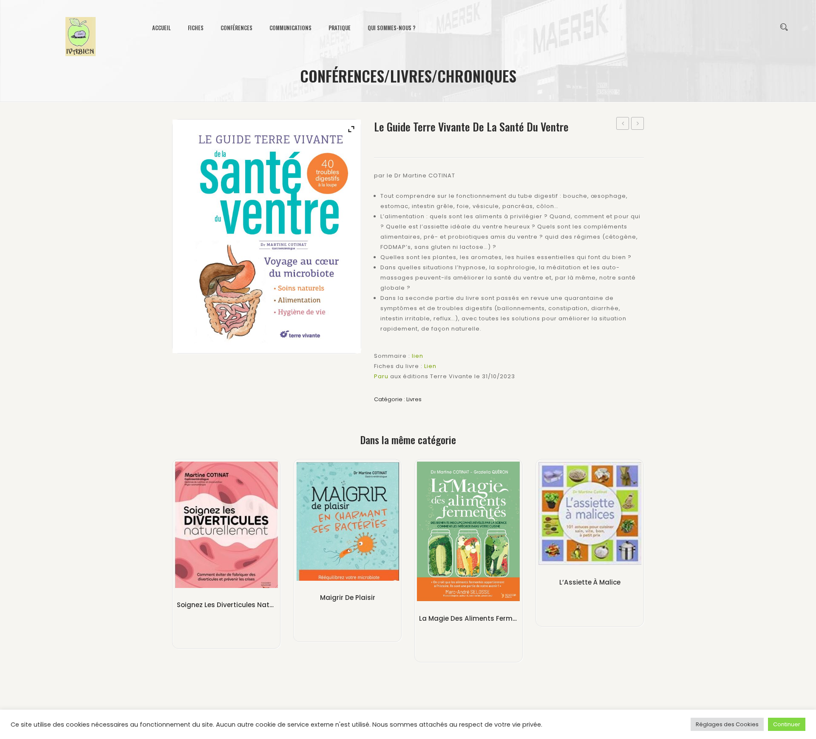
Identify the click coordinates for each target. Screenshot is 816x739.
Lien (430, 366)
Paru (381, 376)
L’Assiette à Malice (589, 582)
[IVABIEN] (80, 34)
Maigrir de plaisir (347, 597)
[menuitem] (165, 27)
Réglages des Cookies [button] (727, 724)
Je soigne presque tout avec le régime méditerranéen (638, 124)
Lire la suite (226, 616)
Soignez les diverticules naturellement (623, 124)
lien (417, 356)
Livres (414, 399)
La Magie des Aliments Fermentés (475, 618)
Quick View (231, 527)
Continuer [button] (786, 724)
